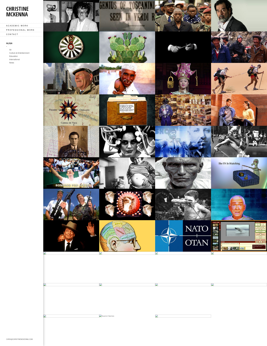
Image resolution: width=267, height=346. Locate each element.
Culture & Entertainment (19, 52)
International (14, 59)
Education (13, 56)
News (11, 62)
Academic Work (17, 25)
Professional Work (20, 30)
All (10, 49)
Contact (12, 34)
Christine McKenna (17, 11)
